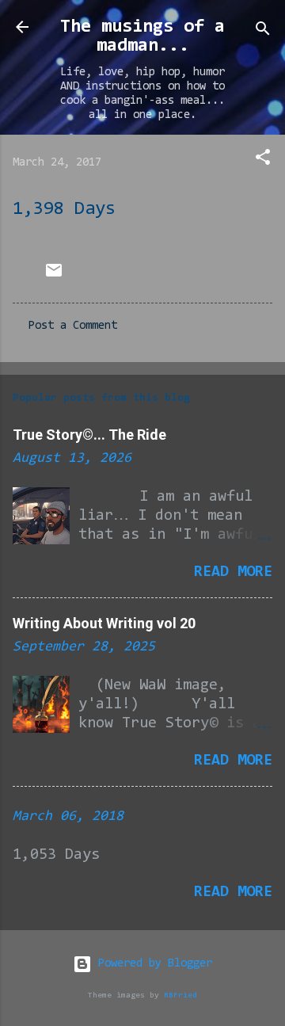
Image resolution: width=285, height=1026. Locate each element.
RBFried (180, 995)
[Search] (262, 32)
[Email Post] (53, 277)
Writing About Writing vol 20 (104, 623)
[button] (262, 160)
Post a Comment (72, 326)
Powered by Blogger (152, 964)
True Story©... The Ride (89, 434)
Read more (233, 572)
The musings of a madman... (142, 36)
